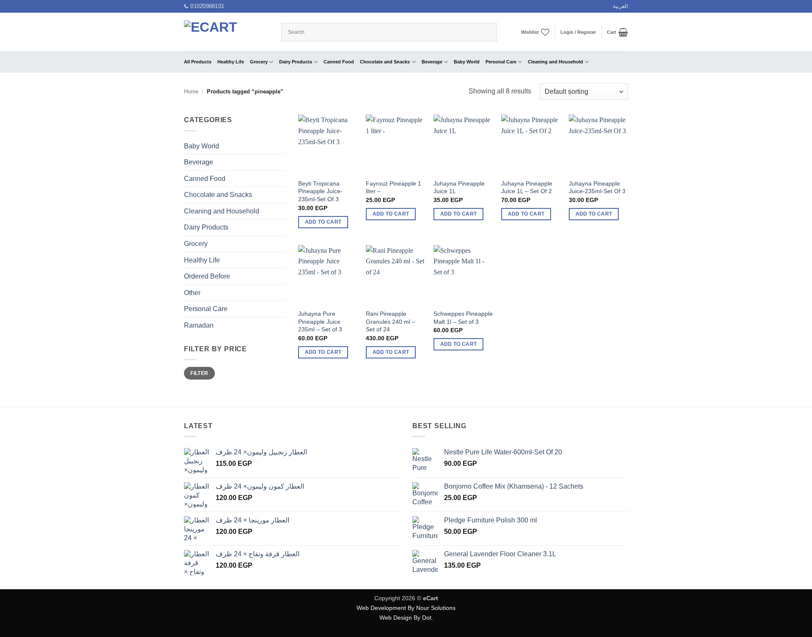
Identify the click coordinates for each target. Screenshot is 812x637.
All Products (197, 61)
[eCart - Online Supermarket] (226, 32)
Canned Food (339, 61)
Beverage (432, 61)
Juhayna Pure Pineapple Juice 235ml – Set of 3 (320, 321)
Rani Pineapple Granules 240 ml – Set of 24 (390, 321)
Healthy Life (230, 61)
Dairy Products (295, 61)
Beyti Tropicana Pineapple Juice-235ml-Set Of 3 (320, 191)
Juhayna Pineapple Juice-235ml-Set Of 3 (597, 187)
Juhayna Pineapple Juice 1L (459, 187)
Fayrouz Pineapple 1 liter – (393, 187)
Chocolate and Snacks (385, 61)
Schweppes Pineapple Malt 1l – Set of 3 (463, 317)
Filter (199, 373)
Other (192, 292)
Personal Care (501, 61)
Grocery (259, 61)
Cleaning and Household (555, 61)
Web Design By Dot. (406, 617)
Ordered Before (207, 276)
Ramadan (199, 325)
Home (191, 91)
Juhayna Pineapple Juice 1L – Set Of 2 (526, 187)
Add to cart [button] (323, 221)
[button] (578, 32)
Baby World (467, 61)
